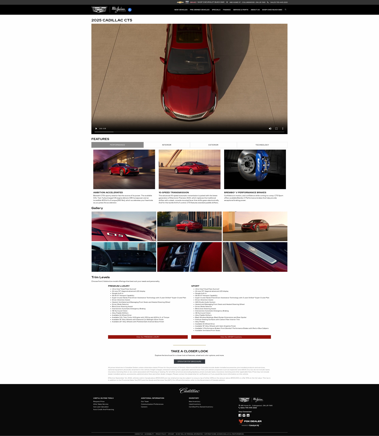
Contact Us (139, 434)
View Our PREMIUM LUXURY (147, 337)
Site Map (171, 434)
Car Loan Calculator (101, 407)
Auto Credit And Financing (103, 409)
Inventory (194, 398)
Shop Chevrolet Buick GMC (210, 2)
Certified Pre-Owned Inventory (201, 407)
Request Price (99, 401)
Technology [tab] (262, 145)
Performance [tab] (117, 145)
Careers (144, 407)
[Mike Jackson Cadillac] (108, 10)
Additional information (152, 398)
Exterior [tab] (213, 145)
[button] (130, 10)
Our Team (145, 401)
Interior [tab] (166, 145)
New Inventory (194, 401)
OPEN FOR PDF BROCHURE (189, 361)
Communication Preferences (152, 404)
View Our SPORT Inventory (231, 337)
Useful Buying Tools (103, 398)
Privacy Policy (161, 434)
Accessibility (149, 434)
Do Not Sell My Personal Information (189, 434)
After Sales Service (100, 404)
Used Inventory (195, 404)
